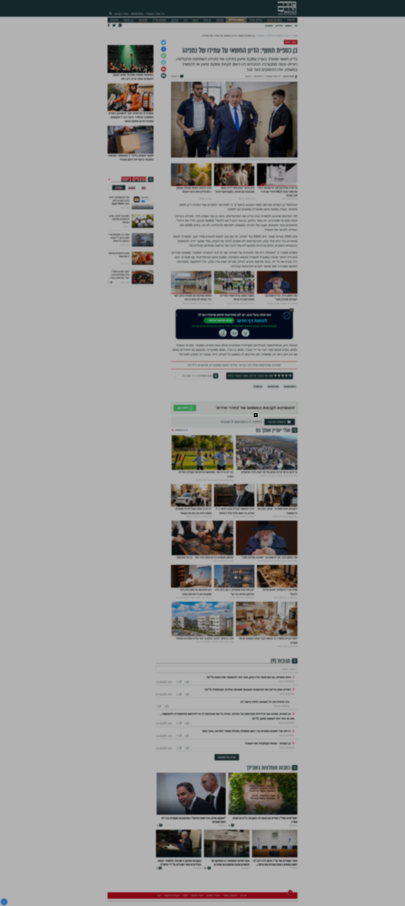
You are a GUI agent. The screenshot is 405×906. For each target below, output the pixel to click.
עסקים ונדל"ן (159, 20)
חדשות (291, 20)
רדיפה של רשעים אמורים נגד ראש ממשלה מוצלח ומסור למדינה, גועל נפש (246, 821)
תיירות (174, 20)
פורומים (114, 20)
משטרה (269, 25)
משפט (288, 25)
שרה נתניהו (273, 467)
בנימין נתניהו (290, 467)
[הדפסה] (163, 142)
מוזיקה (220, 20)
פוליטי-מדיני (255, 20)
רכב (185, 20)
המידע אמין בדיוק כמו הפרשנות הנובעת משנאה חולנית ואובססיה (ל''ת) (248, 779)
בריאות (207, 20)
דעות (195, 20)
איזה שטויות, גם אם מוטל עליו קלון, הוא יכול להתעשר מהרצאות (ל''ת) (249, 767)
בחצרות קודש (274, 20)
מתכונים (143, 20)
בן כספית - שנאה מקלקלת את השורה (268, 833)
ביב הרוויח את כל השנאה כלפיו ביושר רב (265, 792)
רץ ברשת (129, 20)
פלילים (279, 25)
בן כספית (258, 467)
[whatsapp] (163, 136)
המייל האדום (121, 14)
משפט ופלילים (236, 20)
